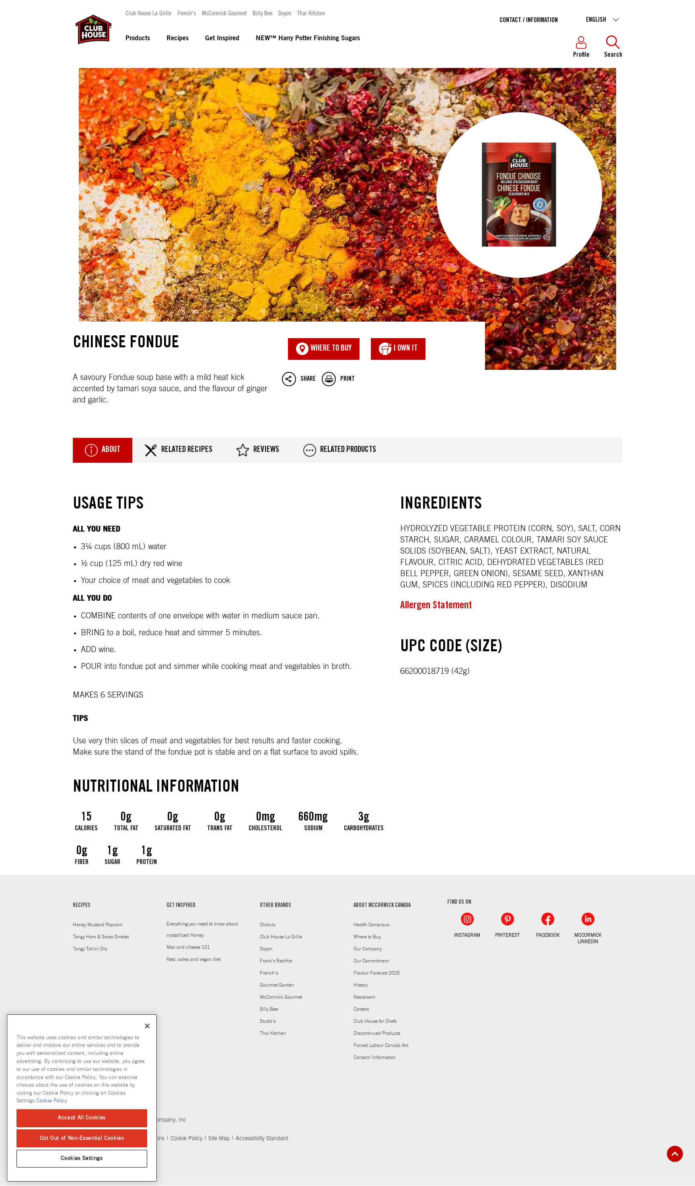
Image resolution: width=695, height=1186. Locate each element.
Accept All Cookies (82, 1117)
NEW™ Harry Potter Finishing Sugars (308, 38)
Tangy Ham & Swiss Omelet (101, 936)
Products (137, 38)
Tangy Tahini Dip (90, 948)
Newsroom (364, 997)
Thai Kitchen (311, 12)
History (361, 985)
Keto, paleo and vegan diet (193, 959)
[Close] (147, 1026)
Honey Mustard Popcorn (98, 924)
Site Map (219, 1138)
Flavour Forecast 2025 (377, 973)
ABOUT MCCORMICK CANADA (382, 906)
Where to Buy (367, 936)
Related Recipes (186, 450)
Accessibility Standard (262, 1138)
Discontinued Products (377, 1033)
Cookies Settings (82, 1158)
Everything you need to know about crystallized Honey (202, 929)
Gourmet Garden (277, 985)
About (111, 450)
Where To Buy (330, 349)
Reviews (266, 450)
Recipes (178, 38)
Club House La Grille (148, 12)
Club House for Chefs (375, 1021)
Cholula (268, 924)
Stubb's (268, 1021)
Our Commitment (371, 960)
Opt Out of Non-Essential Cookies (82, 1138)
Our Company (368, 948)
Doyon (284, 12)
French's (186, 12)
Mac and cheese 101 (188, 947)
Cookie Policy (186, 1138)
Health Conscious (371, 924)
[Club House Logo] (93, 48)
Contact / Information (529, 20)
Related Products (348, 450)
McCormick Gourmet (224, 12)
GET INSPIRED (181, 906)
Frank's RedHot (276, 960)
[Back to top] (675, 1154)
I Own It (404, 349)
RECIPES (81, 906)
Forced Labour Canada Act (381, 1045)
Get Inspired (222, 38)
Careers (361, 1009)
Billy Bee (262, 12)
